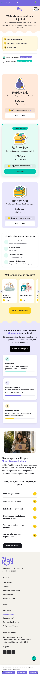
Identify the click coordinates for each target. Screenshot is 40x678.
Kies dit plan (20, 115)
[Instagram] (4, 652)
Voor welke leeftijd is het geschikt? (19, 526)
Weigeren (33, 672)
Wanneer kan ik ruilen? (19, 501)
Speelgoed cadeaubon (11, 622)
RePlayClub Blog (9, 598)
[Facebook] (9, 652)
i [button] (30, 110)
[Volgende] (38, 291)
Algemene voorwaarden (11, 590)
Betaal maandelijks (12, 57)
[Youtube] (13, 652)
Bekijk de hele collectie (20, 310)
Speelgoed (7, 610)
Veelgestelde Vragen (10, 626)
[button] (36, 3)
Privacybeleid (8, 594)
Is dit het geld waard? (19, 494)
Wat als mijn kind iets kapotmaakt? (19, 535)
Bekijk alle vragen (12, 545)
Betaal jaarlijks (11, 61)
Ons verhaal (7, 583)
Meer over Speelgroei (20, 349)
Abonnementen (8, 614)
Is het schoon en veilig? (19, 509)
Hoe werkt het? (8, 618)
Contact (6, 586)
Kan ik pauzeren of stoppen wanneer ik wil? (19, 517)
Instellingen (21, 672)
